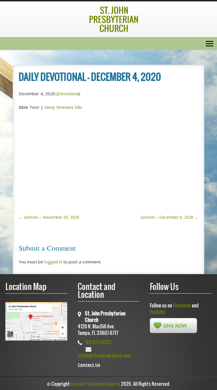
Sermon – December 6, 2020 (169, 217)
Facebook (182, 305)
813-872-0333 (98, 342)
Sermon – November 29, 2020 (49, 217)
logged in (53, 262)
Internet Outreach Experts (95, 383)
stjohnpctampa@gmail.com (104, 355)
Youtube (157, 311)
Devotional (68, 93)
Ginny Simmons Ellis (63, 107)
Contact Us (89, 364)
